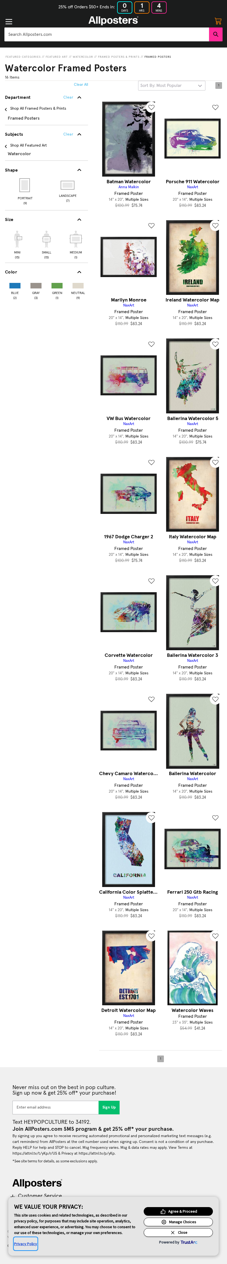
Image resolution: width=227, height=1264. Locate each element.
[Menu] (8, 21)
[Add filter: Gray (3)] (36, 284)
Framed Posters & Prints (119, 57)
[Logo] (113, 20)
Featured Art (57, 57)
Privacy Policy (25, 1243)
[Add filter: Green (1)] (57, 284)
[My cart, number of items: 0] (218, 20)
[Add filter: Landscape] (68, 185)
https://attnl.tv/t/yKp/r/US (34, 1153)
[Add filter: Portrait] (25, 185)
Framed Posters (158, 57)
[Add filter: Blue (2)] (15, 284)
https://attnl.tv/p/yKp (97, 1153)
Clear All (81, 85)
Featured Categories (23, 57)
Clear (68, 134)
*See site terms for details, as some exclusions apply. (55, 1161)
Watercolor (83, 57)
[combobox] (106, 34)
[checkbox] (17, 244)
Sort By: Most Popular (161, 85)
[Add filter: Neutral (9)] (78, 284)
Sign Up (109, 1107)
